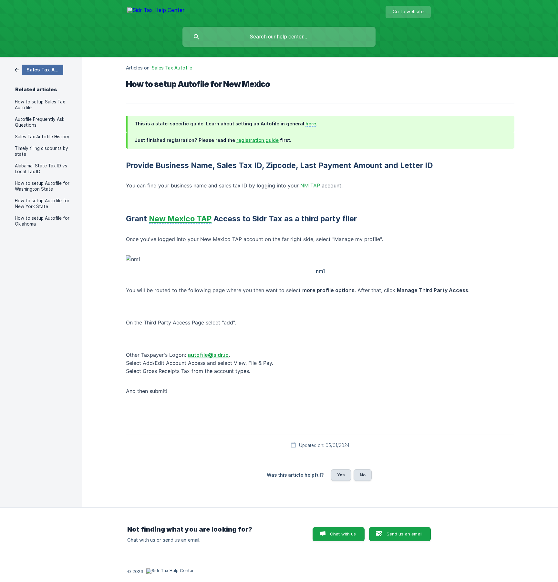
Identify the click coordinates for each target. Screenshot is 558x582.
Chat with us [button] (343, 533)
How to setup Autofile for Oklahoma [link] (42, 221)
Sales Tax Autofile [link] (172, 67)
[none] (156, 11)
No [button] (363, 474)
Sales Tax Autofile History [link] (42, 136)
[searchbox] (279, 37)
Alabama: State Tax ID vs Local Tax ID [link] (41, 168)
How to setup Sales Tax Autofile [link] (40, 104)
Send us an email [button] (404, 533)
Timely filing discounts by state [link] (41, 151)
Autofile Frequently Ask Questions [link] (39, 122)
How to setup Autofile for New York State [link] (42, 203)
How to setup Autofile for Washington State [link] (42, 186)
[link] (39, 69)
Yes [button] (341, 474)
